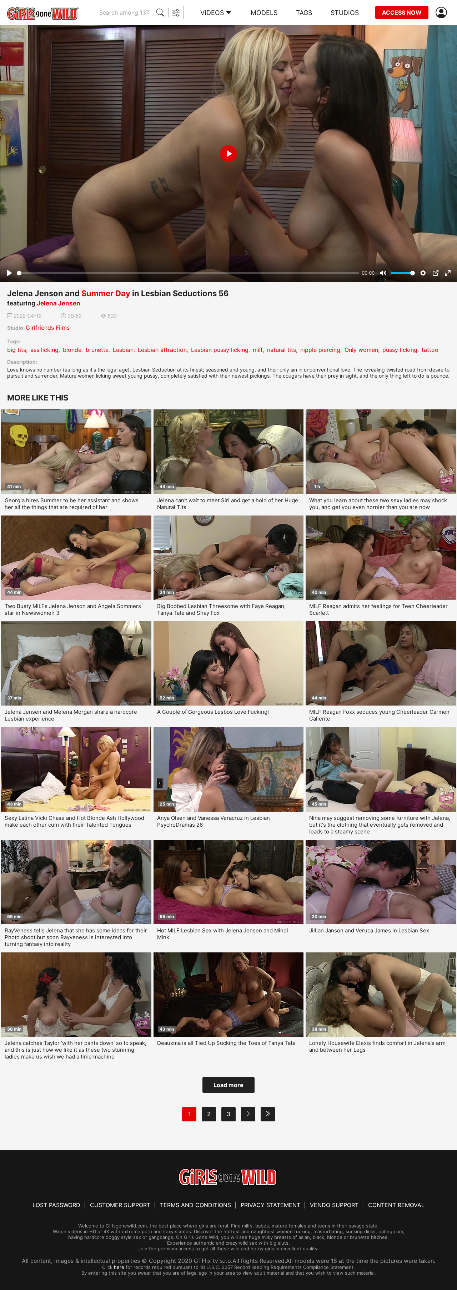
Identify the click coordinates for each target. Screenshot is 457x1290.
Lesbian (123, 349)
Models (264, 12)
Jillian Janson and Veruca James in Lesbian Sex (369, 930)
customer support (120, 1205)
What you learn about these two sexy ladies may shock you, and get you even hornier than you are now (378, 503)
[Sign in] (443, 13)
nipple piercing (320, 349)
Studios (345, 12)
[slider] (188, 273)
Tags (304, 12)
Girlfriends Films (48, 327)
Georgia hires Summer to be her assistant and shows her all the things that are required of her (72, 503)
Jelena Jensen (58, 303)
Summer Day (105, 293)
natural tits (281, 349)
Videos (212, 12)
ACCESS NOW (402, 12)
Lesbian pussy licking (219, 349)
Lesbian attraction (162, 349)
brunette (97, 349)
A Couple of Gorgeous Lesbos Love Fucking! (213, 711)
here (119, 1267)
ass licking (44, 349)
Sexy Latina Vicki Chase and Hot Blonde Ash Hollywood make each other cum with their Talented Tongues (74, 821)
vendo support (334, 1205)
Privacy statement (270, 1205)
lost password (56, 1205)
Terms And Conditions (195, 1205)
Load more (228, 1085)
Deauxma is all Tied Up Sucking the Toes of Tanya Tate (226, 1043)
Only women (361, 349)
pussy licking (399, 349)
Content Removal (396, 1205)
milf (258, 349)
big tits (16, 349)
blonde (72, 349)
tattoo (430, 349)
